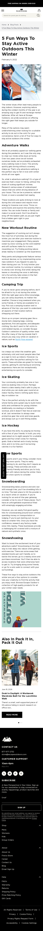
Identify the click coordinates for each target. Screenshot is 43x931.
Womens (6, 833)
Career (5, 859)
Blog (4, 866)
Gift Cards (6, 898)
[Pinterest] (15, 773)
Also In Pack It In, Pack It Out (18, 640)
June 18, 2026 (7, 689)
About (4, 848)
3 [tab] (21, 722)
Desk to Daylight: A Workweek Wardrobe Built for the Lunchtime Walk (19, 696)
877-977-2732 (8, 752)
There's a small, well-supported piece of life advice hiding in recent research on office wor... (19, 705)
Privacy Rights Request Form (20, 919)
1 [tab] (18, 722)
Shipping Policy (8, 892)
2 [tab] (20, 722)
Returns (5, 888)
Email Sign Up (8, 869)
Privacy (12, 914)
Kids (4, 837)
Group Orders (8, 840)
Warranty (6, 885)
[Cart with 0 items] (39, 10)
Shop (4, 825)
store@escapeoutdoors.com (14, 754)
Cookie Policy (26, 914)
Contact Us (7, 862)
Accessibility (12, 923)
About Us (6, 852)
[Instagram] (21, 773)
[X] (4, 773)
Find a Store (7, 856)
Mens (4, 830)
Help (4, 877)
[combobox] (21, 15)
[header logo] (22, 10)
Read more (12, 715)
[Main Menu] (2, 10)
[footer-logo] (7, 741)
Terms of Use (31, 910)
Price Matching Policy (11, 895)
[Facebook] (9, 773)
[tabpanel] (20, 684)
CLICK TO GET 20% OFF (3, 465)
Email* (4, 798)
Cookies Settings (29, 923)
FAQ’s (4, 881)
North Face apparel (24, 339)
